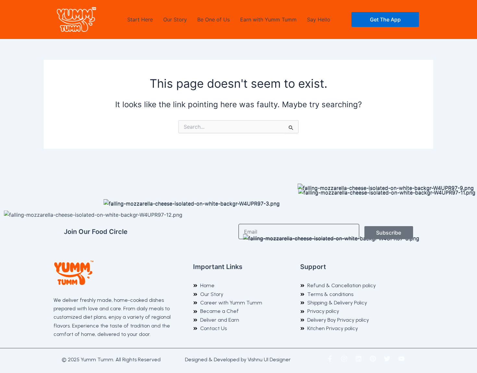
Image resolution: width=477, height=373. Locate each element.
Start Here (140, 19)
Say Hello (318, 19)
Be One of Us (213, 19)
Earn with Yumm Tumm (268, 19)
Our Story (175, 19)
